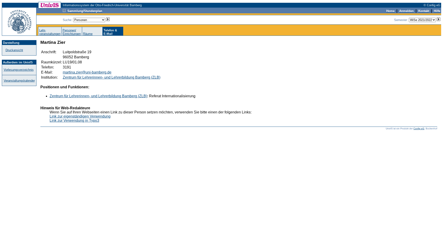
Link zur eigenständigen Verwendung (80, 116)
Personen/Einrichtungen (72, 32)
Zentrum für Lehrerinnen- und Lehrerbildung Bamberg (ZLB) (111, 77)
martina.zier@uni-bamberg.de (87, 72)
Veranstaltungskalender (19, 80)
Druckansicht (14, 50)
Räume (88, 34)
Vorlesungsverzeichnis (19, 69)
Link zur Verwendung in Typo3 (74, 120)
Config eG (418, 128)
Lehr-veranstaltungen (49, 32)
